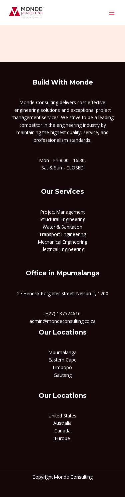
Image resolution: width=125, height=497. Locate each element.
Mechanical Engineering (62, 242)
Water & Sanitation (62, 227)
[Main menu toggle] (112, 12)
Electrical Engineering (62, 249)
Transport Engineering (62, 234)
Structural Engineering (62, 219)
